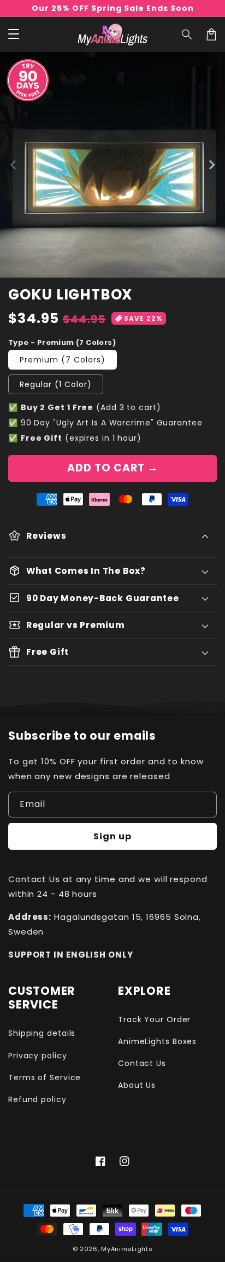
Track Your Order (154, 1019)
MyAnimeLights (126, 1248)
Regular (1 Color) (56, 384)
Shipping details (41, 1033)
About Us (137, 1085)
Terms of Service (44, 1077)
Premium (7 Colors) (62, 359)
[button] (187, 34)
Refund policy (37, 1099)
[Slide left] (13, 165)
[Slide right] (211, 165)
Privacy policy (37, 1055)
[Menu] (14, 34)
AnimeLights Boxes (157, 1041)
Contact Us (142, 1063)
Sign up (112, 836)
